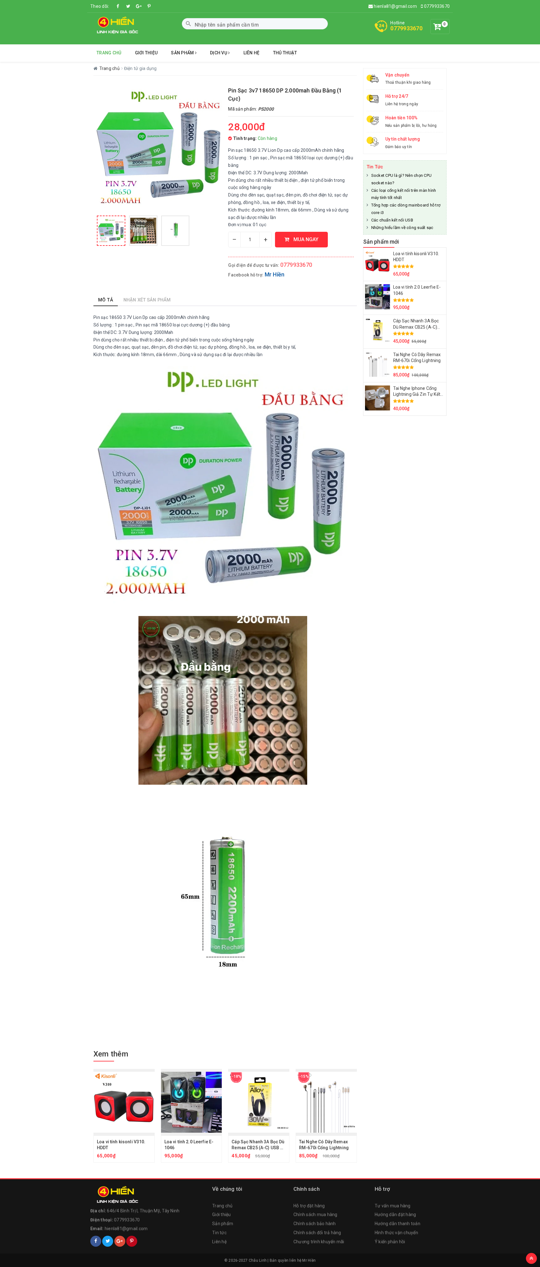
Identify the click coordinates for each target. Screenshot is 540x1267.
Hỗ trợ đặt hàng (309, 1205)
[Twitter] (128, 6)
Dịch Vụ (219, 52)
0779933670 (436, 6)
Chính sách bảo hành (314, 1223)
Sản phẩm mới (381, 241)
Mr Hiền (275, 274)
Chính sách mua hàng (315, 1214)
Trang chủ (109, 52)
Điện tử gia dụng (140, 68)
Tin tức (219, 1232)
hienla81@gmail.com (395, 6)
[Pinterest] (149, 6)
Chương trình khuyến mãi (318, 1241)
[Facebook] (118, 6)
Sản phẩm (183, 52)
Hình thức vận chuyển (396, 1232)
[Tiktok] (138, 6)
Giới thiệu (146, 52)
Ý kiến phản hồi (390, 1241)
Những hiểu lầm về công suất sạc (402, 227)
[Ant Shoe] (116, 24)
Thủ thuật (285, 52)
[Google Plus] (119, 1241)
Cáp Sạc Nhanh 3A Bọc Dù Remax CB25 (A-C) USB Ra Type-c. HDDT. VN (258, 1147)
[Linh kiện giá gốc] (116, 1194)
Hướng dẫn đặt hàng (395, 1214)
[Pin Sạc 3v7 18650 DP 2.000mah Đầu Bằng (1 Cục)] (111, 231)
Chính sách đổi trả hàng (317, 1232)
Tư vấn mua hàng (393, 1205)
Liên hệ (251, 52)
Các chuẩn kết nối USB (392, 220)
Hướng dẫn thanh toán (397, 1223)
